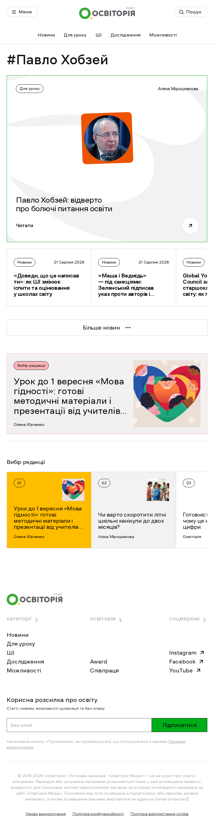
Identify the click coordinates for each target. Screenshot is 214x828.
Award (98, 661)
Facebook (182, 661)
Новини (46, 35)
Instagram (182, 652)
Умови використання (46, 814)
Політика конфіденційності (98, 814)
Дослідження (125, 35)
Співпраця (104, 670)
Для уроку (75, 35)
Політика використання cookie (159, 814)
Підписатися (179, 725)
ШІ (99, 35)
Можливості (163, 35)
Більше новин (101, 327)
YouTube (181, 670)
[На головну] (107, 13)
